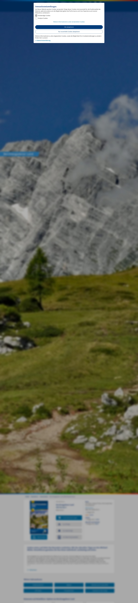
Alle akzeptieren (69, 27)
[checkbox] (69, 15)
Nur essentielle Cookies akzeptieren (69, 31)
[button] (69, 22)
